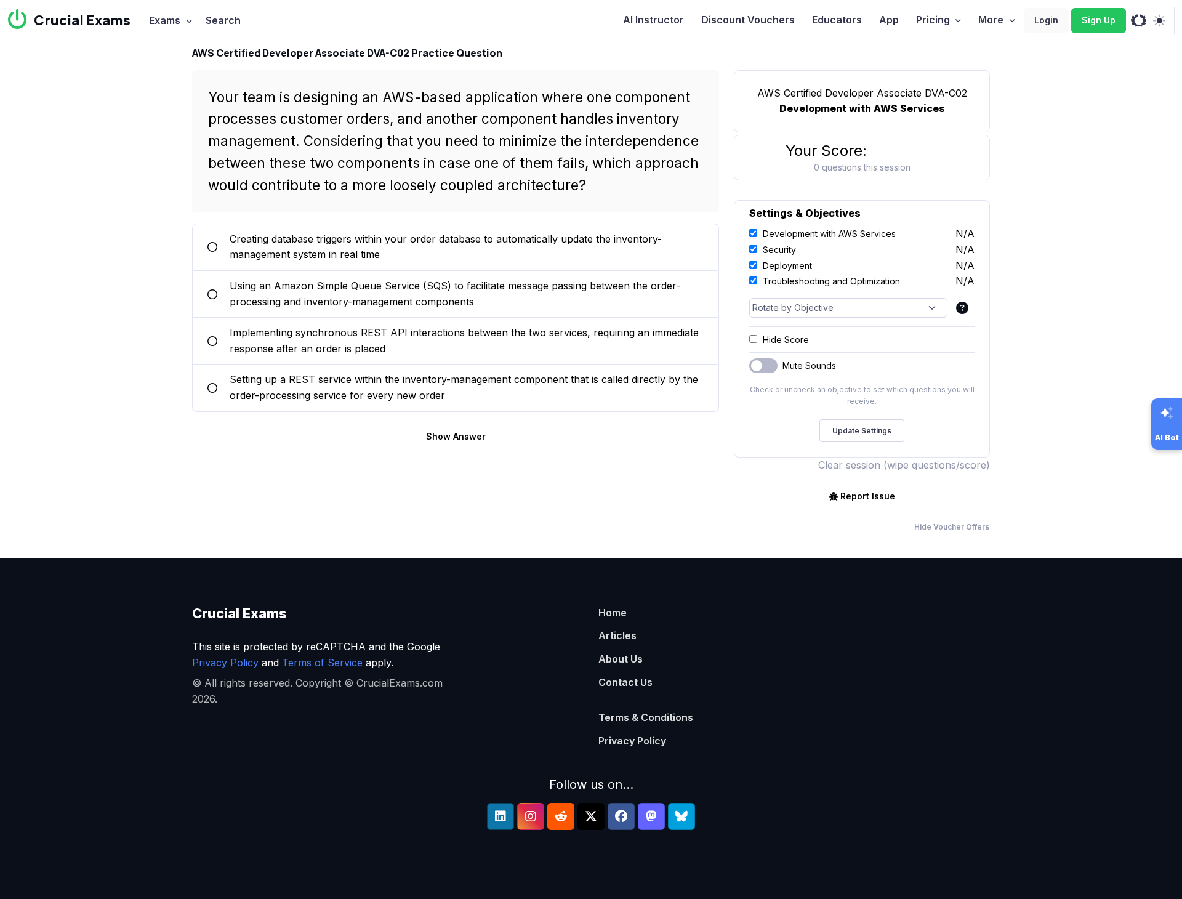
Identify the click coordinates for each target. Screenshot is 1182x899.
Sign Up (1099, 20)
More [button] (990, 20)
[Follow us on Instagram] (530, 816)
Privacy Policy (225, 662)
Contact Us (625, 682)
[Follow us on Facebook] (621, 816)
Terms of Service (322, 662)
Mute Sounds (809, 365)
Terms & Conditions (645, 717)
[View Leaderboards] (1138, 20)
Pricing (933, 20)
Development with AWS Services (829, 233)
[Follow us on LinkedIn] (500, 816)
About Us (620, 659)
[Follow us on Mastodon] (651, 816)
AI (653, 20)
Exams (164, 20)
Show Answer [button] (456, 436)
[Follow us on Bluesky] (681, 816)
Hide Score (786, 339)
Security (779, 249)
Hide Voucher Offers (951, 526)
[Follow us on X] (591, 816)
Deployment (787, 265)
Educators (837, 20)
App (889, 20)
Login (1046, 20)
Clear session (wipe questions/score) (904, 465)
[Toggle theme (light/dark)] (1159, 20)
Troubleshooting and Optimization (831, 281)
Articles (617, 635)
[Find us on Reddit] (560, 816)
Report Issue (867, 496)
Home (612, 613)
